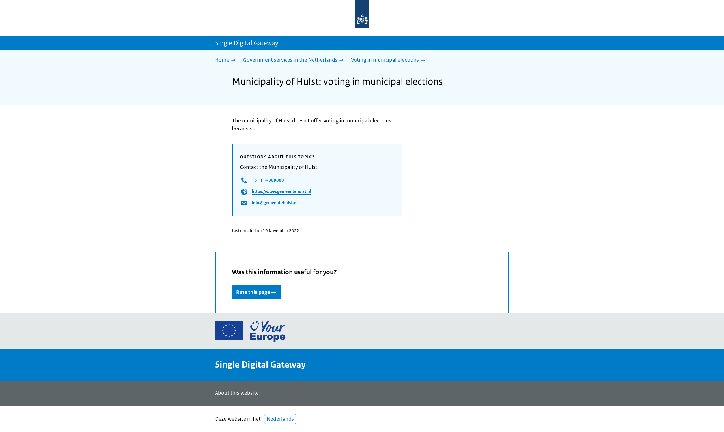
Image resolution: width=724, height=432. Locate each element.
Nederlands (280, 419)
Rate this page (253, 292)
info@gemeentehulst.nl (275, 202)
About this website (237, 393)
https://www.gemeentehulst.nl (281, 191)
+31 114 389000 (268, 180)
